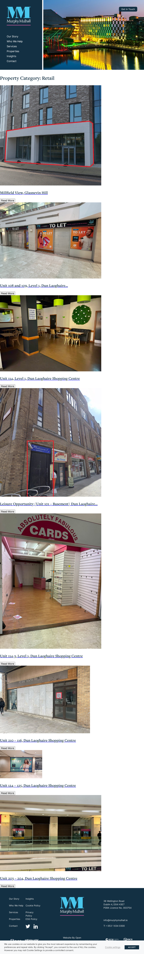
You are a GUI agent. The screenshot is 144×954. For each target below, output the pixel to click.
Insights (11, 56)
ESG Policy (31, 919)
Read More (7, 200)
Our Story (12, 36)
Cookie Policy (33, 905)
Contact (11, 61)
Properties (13, 51)
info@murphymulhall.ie (116, 920)
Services (12, 46)
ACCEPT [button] (132, 947)
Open (78, 937)
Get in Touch (128, 9)
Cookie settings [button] (112, 947)
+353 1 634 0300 (115, 925)
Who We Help (15, 41)
